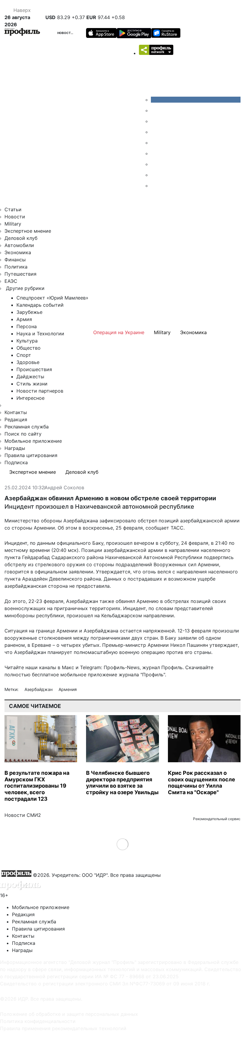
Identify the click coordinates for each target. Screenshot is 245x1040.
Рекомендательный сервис (217, 819)
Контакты (15, 412)
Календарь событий (40, 305)
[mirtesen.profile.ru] (155, 132)
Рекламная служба (26, 427)
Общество (28, 348)
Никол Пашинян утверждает (204, 645)
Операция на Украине (118, 332)
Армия (24, 319)
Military (12, 224)
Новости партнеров (39, 391)
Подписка (16, 462)
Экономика (17, 252)
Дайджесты (30, 376)
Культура (27, 341)
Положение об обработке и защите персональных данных (69, 1014)
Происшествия (34, 369)
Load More (122, 844)
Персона (26, 326)
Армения (68, 689)
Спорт (23, 355)
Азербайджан (39, 689)
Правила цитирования (30, 455)
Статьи (13, 209)
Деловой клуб (20, 238)
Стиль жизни (32, 384)
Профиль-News (122, 667)
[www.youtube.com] (155, 121)
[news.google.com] (155, 153)
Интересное (30, 398)
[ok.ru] (155, 110)
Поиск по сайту (23, 434)
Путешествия (20, 274)
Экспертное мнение (27, 231)
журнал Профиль (162, 667)
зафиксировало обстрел (128, 521)
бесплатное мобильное (59, 675)
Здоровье (27, 362)
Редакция (15, 419)
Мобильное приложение (33, 441)
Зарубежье (29, 312)
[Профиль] (22, 33)
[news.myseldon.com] (155, 143)
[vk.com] (196, 100)
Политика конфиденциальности (38, 1021)
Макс (68, 667)
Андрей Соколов (64, 487)
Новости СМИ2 (22, 815)
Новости (65, 33)
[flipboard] (155, 186)
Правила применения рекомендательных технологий (63, 1028)
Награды (14, 448)
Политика (15, 267)
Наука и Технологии (40, 334)
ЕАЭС (10, 281)
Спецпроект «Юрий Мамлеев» (52, 298)
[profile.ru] (155, 175)
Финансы (15, 260)
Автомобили (19, 245)
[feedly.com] (155, 164)
